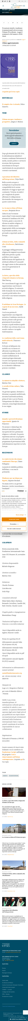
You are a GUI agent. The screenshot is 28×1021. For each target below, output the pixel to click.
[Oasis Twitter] (5, 1)
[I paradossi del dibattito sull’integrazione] (14, 901)
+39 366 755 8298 (9, 960)
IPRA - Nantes (6, 994)
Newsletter (19, 1019)
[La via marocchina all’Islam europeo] (14, 828)
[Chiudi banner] (25, 491)
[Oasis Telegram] (10, 1)
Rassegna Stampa (7, 973)
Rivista (4, 968)
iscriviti (14, 143)
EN (22, 1)
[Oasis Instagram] (8, 1)
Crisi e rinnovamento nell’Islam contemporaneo (11, 756)
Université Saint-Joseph (8, 987)
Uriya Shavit (10, 926)
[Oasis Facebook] (3, 1)
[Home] (15, 5)
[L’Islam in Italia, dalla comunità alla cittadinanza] (14, 865)
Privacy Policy (20, 1016)
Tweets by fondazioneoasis (8, 1006)
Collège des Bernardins (8, 992)
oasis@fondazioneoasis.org (12, 673)
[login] (3, 5)
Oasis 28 (5, 775)
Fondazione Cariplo (9, 752)
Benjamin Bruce (11, 854)
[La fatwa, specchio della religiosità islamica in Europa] (14, 792)
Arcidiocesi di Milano (7, 982)
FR (25, 1)
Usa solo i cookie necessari (14, 528)
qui (22, 759)
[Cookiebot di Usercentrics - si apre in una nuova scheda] (18, 491)
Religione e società (6, 798)
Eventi (3, 970)
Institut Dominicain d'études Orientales (12, 985)
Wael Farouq (10, 816)
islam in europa (13, 775)
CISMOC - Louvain (7, 989)
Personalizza (13, 524)
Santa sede (5, 980)
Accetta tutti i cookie (14, 519)
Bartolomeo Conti (11, 891)
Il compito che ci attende (11, 104)
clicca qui (14, 510)
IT (19, 1)
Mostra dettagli (20, 514)
